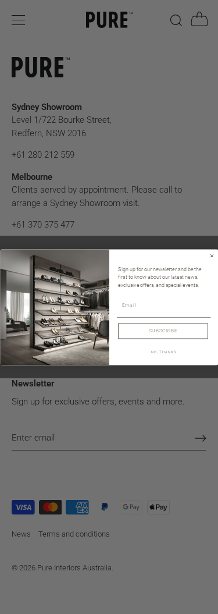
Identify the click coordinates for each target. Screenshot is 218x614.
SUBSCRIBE (162, 330)
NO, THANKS (163, 352)
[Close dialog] (211, 255)
